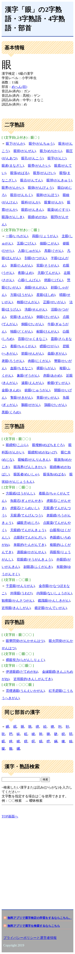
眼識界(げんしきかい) (30, 467)
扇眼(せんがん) (36, 287)
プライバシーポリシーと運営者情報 (30, 938)
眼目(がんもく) (21, 195)
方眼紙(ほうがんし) (20, 493)
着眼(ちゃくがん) (23, 346)
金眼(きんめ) (11, 390)
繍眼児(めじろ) (28, 523)
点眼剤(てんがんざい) (30, 537)
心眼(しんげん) (29, 280)
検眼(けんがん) (28, 302)
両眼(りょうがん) (45, 236)
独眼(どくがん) (21, 331)
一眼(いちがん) (17, 236)
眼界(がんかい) (13, 187)
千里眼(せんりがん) (20, 586)
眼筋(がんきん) (32, 209)
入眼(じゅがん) (29, 250)
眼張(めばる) (19, 173)
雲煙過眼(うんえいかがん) (25, 690)
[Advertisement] (37, 860)
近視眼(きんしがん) (16, 608)
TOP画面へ (10, 816)
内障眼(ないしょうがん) (54, 593)
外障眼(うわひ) (21, 593)
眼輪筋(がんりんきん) (34, 459)
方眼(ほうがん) (21, 295)
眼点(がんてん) (31, 180)
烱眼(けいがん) (32, 324)
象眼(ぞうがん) (28, 375)
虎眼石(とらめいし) (24, 508)
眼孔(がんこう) (32, 158)
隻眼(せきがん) (21, 397)
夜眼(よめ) (25, 273)
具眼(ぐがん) (53, 250)
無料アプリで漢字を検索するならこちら (34, 925)
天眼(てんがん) (49, 273)
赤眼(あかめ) (52, 375)
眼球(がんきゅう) (59, 180)
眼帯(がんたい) (39, 165)
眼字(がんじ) (57, 158)
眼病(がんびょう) (40, 187)
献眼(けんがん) (47, 331)
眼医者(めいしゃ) (26, 474)
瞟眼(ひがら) (49, 346)
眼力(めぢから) (51, 151)
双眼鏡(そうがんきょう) (34, 559)
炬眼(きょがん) (21, 317)
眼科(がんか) (30, 202)
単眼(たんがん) (21, 265)
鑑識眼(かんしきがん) (54, 600)
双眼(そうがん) (47, 265)
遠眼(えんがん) (32, 383)
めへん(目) (19, 87)
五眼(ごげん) (26, 243)
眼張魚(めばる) (54, 474)
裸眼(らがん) (45, 368)
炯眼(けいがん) (47, 317)
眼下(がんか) (15, 143)
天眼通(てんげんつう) (26, 515)
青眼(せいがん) (47, 397)
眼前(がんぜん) (25, 151)
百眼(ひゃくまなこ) (32, 339)
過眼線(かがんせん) (31, 552)
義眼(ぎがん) (57, 353)
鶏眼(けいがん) (55, 405)
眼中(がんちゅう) (41, 143)
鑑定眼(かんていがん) (51, 608)
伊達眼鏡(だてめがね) (22, 671)
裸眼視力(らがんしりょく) (25, 660)
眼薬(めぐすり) (59, 209)
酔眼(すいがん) (59, 383)
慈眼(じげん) (53, 280)
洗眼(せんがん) (36, 309)
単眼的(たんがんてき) (30, 545)
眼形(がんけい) (44, 173)
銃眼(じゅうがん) (37, 390)
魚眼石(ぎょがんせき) (26, 500)
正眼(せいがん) (54, 302)
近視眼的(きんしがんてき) (33, 679)
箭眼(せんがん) (32, 353)
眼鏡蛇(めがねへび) (42, 452)
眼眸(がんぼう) (47, 195)
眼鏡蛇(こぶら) (17, 445)
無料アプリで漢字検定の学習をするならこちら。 (40, 917)
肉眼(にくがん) (39, 361)
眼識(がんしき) (13, 217)
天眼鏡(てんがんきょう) (28, 530)
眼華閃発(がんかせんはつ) (25, 641)
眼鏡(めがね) (37, 217)
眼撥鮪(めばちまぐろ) (48, 445)
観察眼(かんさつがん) (18, 600)
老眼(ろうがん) (13, 361)
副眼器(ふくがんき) (38, 567)
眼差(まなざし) (13, 165)
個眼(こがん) (49, 243)
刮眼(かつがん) (36, 258)
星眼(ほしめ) (45, 295)
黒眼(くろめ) (11, 412)
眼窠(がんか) (53, 202)
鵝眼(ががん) (30, 405)
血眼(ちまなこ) (21, 368)
